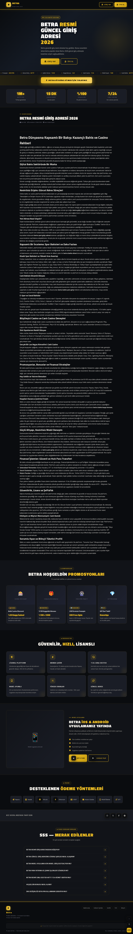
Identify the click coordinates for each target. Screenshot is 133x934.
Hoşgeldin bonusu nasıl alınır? (66, 884)
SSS (116, 908)
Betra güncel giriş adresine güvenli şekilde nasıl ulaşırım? (66, 856)
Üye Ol (121, 5)
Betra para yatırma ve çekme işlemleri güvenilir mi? (66, 870)
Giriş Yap (107, 5)
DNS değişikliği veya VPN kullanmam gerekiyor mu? (66, 891)
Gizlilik (109, 908)
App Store (81, 758)
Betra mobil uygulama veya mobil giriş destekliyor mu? (66, 863)
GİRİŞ (129, 930)
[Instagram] (107, 815)
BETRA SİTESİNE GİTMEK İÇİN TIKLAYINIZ (68, 80)
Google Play (101, 758)
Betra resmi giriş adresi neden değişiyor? (66, 849)
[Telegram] (124, 815)
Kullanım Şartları (98, 908)
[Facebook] (118, 815)
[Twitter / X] (113, 815)
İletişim (123, 908)
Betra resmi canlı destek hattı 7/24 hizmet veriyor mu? (66, 877)
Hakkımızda (86, 908)
